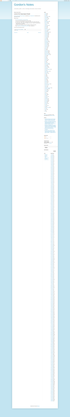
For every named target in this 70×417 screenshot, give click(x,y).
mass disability (47, 64)
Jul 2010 (52, 318)
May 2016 (52, 251)
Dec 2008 (52, 337)
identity (46, 58)
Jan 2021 (52, 205)
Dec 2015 (52, 256)
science (46, 89)
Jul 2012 (52, 295)
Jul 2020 (52, 211)
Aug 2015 (52, 260)
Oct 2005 (52, 374)
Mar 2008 (52, 346)
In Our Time (46, 18)
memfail (46, 68)
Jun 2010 (52, 319)
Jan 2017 (52, 243)
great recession (47, 53)
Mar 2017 (52, 241)
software (46, 94)
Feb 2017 (52, 242)
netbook (46, 72)
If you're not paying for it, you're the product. (22, 19)
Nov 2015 (52, 257)
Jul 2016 (52, 249)
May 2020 (52, 213)
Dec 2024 (52, 170)
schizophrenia (46, 88)
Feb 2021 (52, 204)
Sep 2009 (52, 328)
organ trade (46, 73)
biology (46, 28)
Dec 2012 (52, 290)
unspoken (46, 105)
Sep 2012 (52, 293)
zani (45, 111)
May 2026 (52, 156)
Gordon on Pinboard (46, 155)
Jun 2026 (52, 155)
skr (45, 92)
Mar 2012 (52, 299)
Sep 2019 (52, 218)
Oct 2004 (52, 386)
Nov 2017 (52, 234)
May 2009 (52, 332)
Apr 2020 (52, 214)
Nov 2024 (52, 171)
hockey (46, 56)
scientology (46, 90)
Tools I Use (46, 23)
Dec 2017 (52, 233)
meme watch (46, 67)
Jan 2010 (52, 324)
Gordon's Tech (46, 159)
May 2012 (52, 297)
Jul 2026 (52, 154)
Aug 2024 (52, 174)
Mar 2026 (52, 157)
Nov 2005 (52, 373)
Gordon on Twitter (46, 156)
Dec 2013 (52, 278)
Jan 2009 (52, 336)
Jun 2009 (52, 331)
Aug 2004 (52, 388)
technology (46, 100)
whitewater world (47, 107)
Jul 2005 (52, 377)
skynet (45, 93)
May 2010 (52, 320)
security (46, 91)
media (45, 65)
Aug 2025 (52, 164)
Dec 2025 (52, 160)
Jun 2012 (52, 296)
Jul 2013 (52, 283)
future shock (46, 50)
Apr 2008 (52, 345)
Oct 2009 (52, 327)
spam (45, 95)
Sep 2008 (52, 340)
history (45, 55)
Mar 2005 (52, 381)
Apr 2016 (52, 252)
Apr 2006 (52, 368)
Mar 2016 (52, 253)
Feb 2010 (52, 323)
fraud (45, 49)
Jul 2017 (52, 238)
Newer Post (15, 32)
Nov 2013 (52, 279)
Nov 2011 (52, 303)
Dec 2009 (52, 325)
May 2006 (52, 367)
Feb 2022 (52, 196)
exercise (46, 47)
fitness (45, 48)
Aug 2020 (52, 210)
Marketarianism (47, 21)
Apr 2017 (52, 240)
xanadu (46, 109)
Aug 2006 (52, 364)
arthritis (46, 26)
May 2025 (52, 167)
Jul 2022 (52, 193)
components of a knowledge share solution (23, 25)
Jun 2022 (52, 194)
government (46, 52)
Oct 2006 (52, 362)
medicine (46, 66)
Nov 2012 (52, 291)
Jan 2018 (52, 232)
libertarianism (46, 63)
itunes (45, 62)
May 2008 (52, 344)
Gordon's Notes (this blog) (47, 158)
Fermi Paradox (47, 16)
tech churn (46, 99)
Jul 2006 (52, 365)
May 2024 (52, 176)
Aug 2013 (52, 282)
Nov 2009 (52, 326)
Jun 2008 (52, 343)
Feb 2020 (52, 216)
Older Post (39, 32)
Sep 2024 (52, 173)
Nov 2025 (52, 161)
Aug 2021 (52, 200)
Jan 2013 (52, 289)
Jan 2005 (52, 383)
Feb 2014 (52, 276)
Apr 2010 (52, 321)
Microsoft (46, 22)
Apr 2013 (52, 286)
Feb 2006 (52, 370)
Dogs (45, 15)
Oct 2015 (52, 258)
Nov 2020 (52, 207)
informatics (46, 59)
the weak (46, 101)
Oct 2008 (52, 339)
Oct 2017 (52, 235)
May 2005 (52, 379)
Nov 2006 (52, 361)
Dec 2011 (52, 302)
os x (45, 74)
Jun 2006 (52, 366)
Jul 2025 (52, 165)
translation (46, 103)
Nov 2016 (52, 245)
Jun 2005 (52, 378)
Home (28, 32)
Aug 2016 (52, 248)
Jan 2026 (52, 159)
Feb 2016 (52, 254)
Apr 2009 (52, 333)
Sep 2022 (52, 191)
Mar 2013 (52, 287)
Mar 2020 (52, 215)
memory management (47, 69)
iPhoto (45, 57)
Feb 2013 (52, 288)
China (45, 14)
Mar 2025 (52, 168)
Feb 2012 (52, 300)
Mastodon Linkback (52, 115)
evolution (46, 46)
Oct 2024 (52, 172)
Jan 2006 (52, 371)
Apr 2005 (52, 380)
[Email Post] (25, 29)
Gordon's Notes (24, 4)
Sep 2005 (52, 375)
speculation (46, 96)
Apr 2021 (52, 202)
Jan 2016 (52, 255)
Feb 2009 (52, 335)
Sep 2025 (52, 163)
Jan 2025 (52, 169)
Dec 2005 (52, 372)
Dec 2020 (52, 206)
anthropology (46, 25)
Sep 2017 (52, 236)
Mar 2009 (52, 334)
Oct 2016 (52, 246)
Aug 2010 (52, 317)
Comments (46, 138)
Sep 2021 (52, 199)
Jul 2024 (52, 175)
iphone (46, 60)
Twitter (45, 24)
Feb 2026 (52, 158)
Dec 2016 (52, 244)
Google (17, 30)
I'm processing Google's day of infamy (19, 15)
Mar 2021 (52, 203)
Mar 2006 (52, 369)
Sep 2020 (52, 209)
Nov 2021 (52, 197)
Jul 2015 (52, 261)
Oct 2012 (52, 292)
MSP (45, 20)
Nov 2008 (52, 338)
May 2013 (52, 285)
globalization (46, 51)
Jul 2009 (52, 330)
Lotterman (46, 19)
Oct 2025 (52, 162)
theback (46, 102)
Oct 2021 (52, 198)
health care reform (47, 54)
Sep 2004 (52, 387)
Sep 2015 (52, 259)
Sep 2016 (52, 247)
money (46, 70)
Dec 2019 (52, 217)
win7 (45, 108)
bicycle (46, 27)
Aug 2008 (52, 341)
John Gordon (45, 114)
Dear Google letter (31, 15)
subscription (46, 98)
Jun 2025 (52, 166)
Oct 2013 (52, 280)
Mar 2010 (52, 322)
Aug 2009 (52, 329)
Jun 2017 (52, 239)
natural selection (47, 71)
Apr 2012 (52, 298)
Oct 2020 (52, 208)
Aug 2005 (52, 376)
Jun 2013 (52, 284)
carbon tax (46, 30)
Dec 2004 (52, 384)
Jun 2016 (52, 250)
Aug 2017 (52, 237)
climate (46, 31)
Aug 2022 (52, 192)
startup (46, 97)
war (45, 106)
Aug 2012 (52, 294)
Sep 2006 (52, 363)
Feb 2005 (52, 382)
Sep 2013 (52, 281)
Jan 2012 (52, 301)
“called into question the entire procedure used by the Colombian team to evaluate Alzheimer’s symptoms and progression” (50, 120)
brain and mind (47, 29)
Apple (45, 13)
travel (45, 104)
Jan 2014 (52, 277)
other (45, 75)
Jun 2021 (52, 201)
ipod (45, 61)
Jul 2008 (52, 342)
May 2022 (52, 195)
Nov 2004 (52, 385)
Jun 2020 (52, 212)
